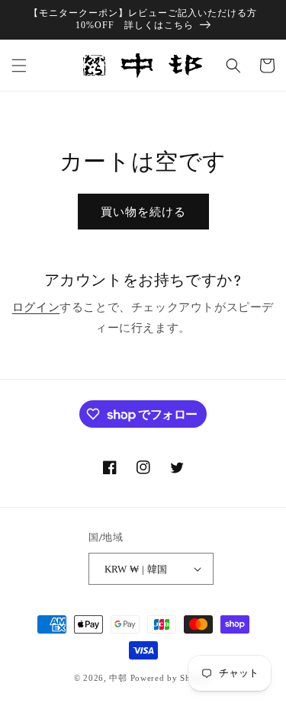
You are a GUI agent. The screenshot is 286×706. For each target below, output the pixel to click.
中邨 (118, 677)
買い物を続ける (143, 212)
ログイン (35, 307)
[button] (19, 65)
